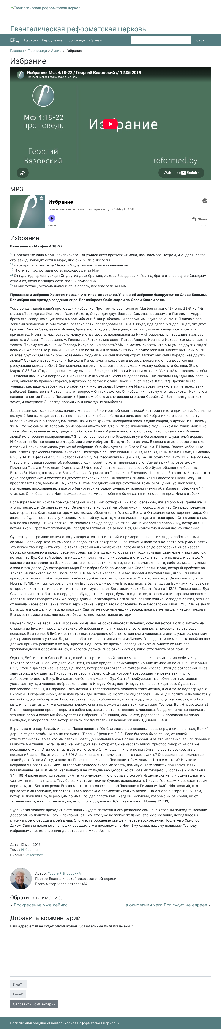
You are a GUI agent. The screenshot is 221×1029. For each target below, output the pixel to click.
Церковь (31, 40)
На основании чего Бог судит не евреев (164, 905)
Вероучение (52, 40)
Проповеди (75, 40)
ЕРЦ (14, 40)
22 (11, 285)
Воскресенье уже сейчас (41, 905)
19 (11, 264)
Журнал (95, 40)
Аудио (56, 50)
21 (11, 274)
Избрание (29, 849)
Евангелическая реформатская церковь (78, 29)
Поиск (199, 40)
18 (11, 253)
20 (11, 269)
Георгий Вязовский (64, 873)
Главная (17, 50)
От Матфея (34, 855)
